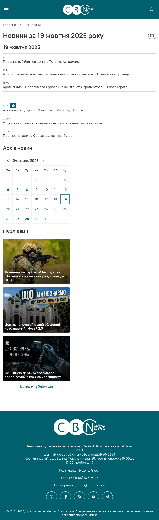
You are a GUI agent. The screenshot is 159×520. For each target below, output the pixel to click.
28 (17, 219)
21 (17, 209)
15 (27, 199)
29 (27, 219)
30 (36, 219)
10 (46, 190)
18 (55, 199)
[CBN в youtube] (93, 496)
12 (65, 190)
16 (36, 199)
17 (46, 199)
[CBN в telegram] (107, 496)
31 (46, 219)
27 (8, 219)
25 (55, 209)
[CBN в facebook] (65, 496)
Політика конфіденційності (79, 470)
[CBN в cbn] (79, 496)
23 (36, 209)
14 (17, 199)
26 (65, 209)
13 (8, 199)
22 (27, 209)
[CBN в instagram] (51, 496)
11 (55, 190)
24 (46, 209)
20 (8, 209)
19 (65, 199)
